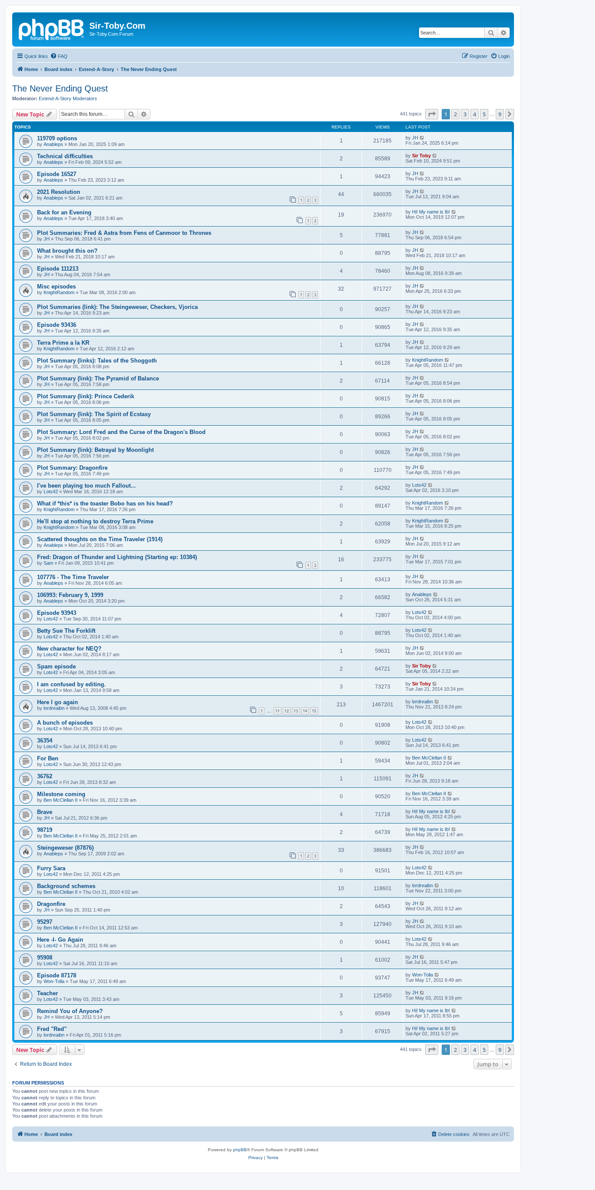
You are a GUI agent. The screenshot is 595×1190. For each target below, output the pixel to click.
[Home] (51, 28)
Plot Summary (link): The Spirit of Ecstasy (94, 414)
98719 (44, 830)
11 (277, 711)
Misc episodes (56, 286)
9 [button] (499, 114)
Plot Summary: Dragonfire (72, 467)
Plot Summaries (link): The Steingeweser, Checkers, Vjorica (117, 307)
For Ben (47, 758)
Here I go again (57, 702)
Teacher (47, 993)
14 (305, 711)
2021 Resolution (58, 192)
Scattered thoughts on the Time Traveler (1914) (99, 539)
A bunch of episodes (65, 722)
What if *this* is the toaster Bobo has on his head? (105, 503)
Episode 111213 (57, 268)
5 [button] (484, 114)
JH (415, 137)
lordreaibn (54, 708)
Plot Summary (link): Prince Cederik (85, 396)
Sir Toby (421, 155)
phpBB (240, 1149)
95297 (44, 922)
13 (296, 711)
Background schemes (66, 886)
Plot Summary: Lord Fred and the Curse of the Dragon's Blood (121, 432)
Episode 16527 (56, 174)
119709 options (57, 138)
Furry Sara (51, 868)
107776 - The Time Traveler (73, 577)
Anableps (53, 144)
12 (286, 711)
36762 (44, 776)
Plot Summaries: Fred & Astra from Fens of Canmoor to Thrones (124, 233)
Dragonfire (51, 904)
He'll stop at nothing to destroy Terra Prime (95, 521)
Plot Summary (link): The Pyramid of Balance (98, 378)
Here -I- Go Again (60, 939)
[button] (431, 114)
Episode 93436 (56, 325)
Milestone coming (61, 794)
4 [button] (474, 114)
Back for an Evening (64, 212)
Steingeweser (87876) (65, 847)
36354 (44, 740)
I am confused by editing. (71, 684)
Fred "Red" (52, 1029)
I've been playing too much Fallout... (86, 485)
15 (314, 711)
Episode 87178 (56, 975)
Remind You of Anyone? (70, 1011)
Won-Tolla (54, 981)
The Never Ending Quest (60, 88)
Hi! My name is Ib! (431, 211)
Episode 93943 (56, 613)
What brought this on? (67, 250)
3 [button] (465, 114)
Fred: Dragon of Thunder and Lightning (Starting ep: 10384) (117, 557)
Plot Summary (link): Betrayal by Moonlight (95, 450)
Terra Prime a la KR (63, 342)
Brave (44, 812)
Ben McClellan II (429, 757)
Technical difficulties (65, 156)
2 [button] (455, 114)
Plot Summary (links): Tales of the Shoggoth (97, 360)
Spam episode (56, 666)
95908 (44, 957)
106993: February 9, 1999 (70, 595)
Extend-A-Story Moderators (68, 98)
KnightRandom (59, 292)
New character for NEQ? (69, 648)
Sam (48, 563)
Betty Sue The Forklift (66, 630)
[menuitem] (59, 56)
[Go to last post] (422, 137)
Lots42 (51, 491)
